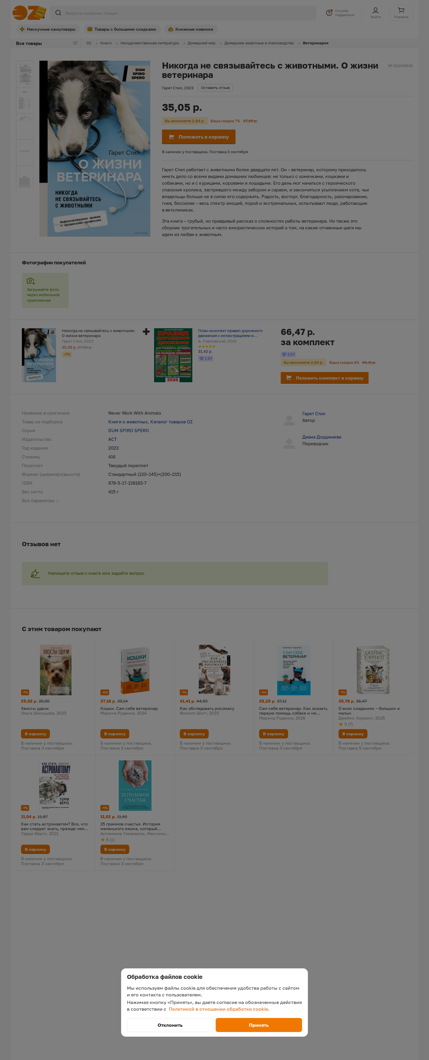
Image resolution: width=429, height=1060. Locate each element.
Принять (259, 1025)
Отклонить (170, 1025)
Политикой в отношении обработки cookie (218, 1009)
